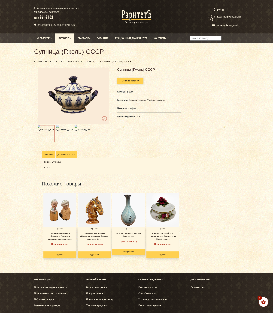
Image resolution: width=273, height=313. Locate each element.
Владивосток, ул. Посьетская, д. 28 (56, 25)
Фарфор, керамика (156, 100)
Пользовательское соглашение (50, 293)
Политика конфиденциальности (50, 287)
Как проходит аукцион (149, 305)
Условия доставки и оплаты (152, 299)
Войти (220, 9)
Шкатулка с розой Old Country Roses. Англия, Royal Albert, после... (163, 236)
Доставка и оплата (66, 154)
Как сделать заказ (147, 287)
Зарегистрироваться (229, 16)
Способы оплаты (147, 293)
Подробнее (60, 254)
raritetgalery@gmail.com (230, 25)
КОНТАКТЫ (160, 38)
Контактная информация (47, 305)
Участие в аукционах (97, 305)
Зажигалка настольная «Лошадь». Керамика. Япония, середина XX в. (94, 236)
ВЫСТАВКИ (84, 38)
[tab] (48, 154)
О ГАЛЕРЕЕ (43, 38)
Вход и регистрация (96, 287)
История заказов (94, 293)
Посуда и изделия (137, 100)
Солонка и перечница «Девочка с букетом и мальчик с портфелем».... (60, 236)
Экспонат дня (198, 287)
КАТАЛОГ (63, 38)
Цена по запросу (130, 81)
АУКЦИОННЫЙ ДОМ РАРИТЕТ (131, 38)
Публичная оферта (44, 299)
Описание (48, 154)
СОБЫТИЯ (102, 38)
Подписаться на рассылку (99, 299)
